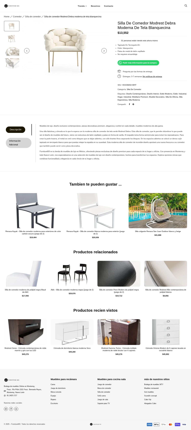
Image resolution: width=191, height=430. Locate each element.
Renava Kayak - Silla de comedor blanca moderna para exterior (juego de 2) (96, 232)
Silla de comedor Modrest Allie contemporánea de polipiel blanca (165, 291)
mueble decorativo (156, 97)
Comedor (17, 16)
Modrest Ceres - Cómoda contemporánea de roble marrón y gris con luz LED (25, 349)
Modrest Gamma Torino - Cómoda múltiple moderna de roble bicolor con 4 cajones (118, 349)
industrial (127, 97)
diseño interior (153, 94)
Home (6, 16)
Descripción (15, 129)
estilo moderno (166, 94)
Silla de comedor (33, 16)
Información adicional (15, 143)
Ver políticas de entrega (152, 76)
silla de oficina (172, 97)
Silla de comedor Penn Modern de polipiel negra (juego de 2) (119, 291)
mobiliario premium (140, 97)
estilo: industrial (179, 94)
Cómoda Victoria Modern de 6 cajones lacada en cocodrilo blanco (166, 349)
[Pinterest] (133, 104)
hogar (120, 97)
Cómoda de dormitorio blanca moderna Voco (72, 348)
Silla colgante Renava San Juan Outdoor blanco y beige (158, 231)
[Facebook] (129, 104)
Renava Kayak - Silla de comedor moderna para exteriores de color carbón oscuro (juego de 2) (33, 232)
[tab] (18, 129)
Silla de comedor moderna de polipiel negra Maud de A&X (25, 291)
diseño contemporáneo (136, 94)
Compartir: (122, 104)
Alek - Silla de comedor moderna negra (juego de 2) (72, 290)
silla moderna (134, 100)
